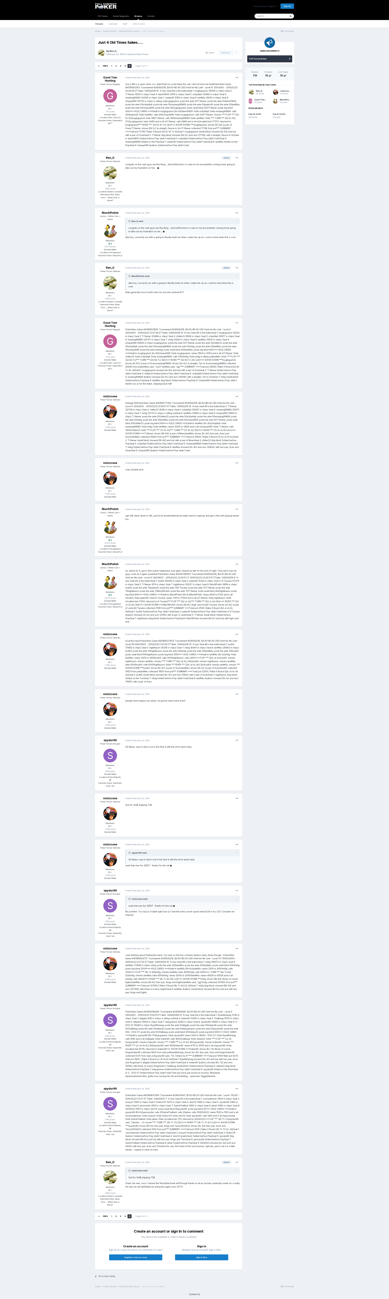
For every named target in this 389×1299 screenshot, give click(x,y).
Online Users (139, 24)
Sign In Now (201, 1257)
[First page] (99, 66)
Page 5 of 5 (141, 66)
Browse (138, 16)
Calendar (113, 24)
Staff (125, 24)
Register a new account (135, 1257)
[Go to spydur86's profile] (110, 755)
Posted (137, 77)
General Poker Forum (137, 54)
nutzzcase (110, 396)
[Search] (290, 16)
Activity (151, 16)
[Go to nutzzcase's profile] (110, 411)
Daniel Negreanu (121, 16)
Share (210, 52)
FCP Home (103, 16)
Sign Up (287, 6)
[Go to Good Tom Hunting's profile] (110, 96)
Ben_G (113, 51)
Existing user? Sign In (265, 6)
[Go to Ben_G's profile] (101, 52)
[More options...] (237, 77)
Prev (105, 66)
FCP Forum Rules (258, 58)
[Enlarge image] (158, 168)
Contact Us (194, 1294)
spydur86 (110, 740)
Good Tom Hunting (110, 79)
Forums (99, 24)
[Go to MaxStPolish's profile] (110, 231)
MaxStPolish (110, 212)
